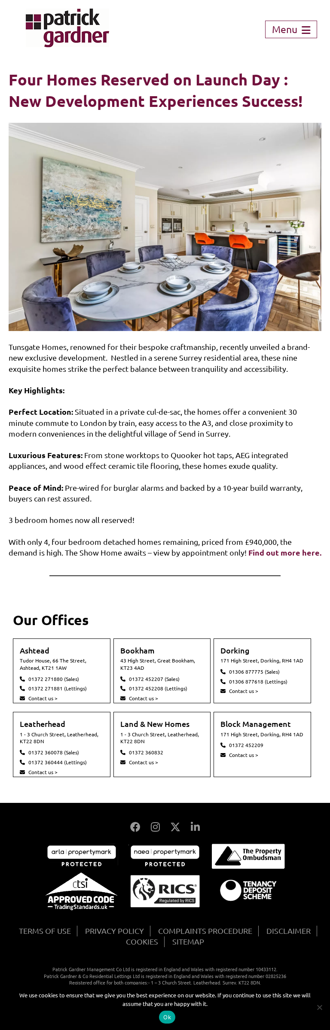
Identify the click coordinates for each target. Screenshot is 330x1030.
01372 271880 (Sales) (53, 679)
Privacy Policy (114, 931)
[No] (319, 1007)
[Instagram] (155, 827)
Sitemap (188, 941)
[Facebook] (135, 827)
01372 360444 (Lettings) (57, 762)
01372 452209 (246, 745)
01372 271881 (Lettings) (57, 688)
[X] (175, 827)
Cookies (142, 941)
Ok (167, 1017)
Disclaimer (288, 931)
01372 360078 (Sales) (53, 752)
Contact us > (43, 698)
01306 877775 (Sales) (254, 672)
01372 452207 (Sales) (154, 679)
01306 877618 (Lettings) (258, 681)
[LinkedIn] (195, 827)
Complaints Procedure (205, 931)
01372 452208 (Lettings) (158, 688)
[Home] (67, 44)
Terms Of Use (45, 931)
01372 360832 (146, 752)
